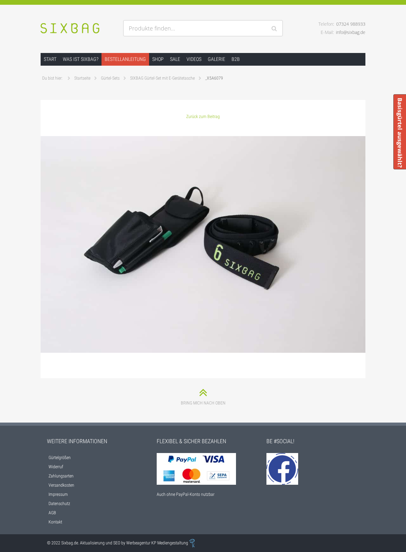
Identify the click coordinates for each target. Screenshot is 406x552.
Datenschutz (59, 503)
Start (50, 59)
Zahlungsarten (61, 475)
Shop (158, 59)
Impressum (58, 494)
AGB (52, 512)
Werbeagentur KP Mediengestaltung (157, 542)
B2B (236, 59)
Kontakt (55, 521)
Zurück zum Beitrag (203, 116)
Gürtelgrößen (60, 457)
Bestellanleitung (125, 59)
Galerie (216, 59)
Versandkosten (61, 485)
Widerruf (56, 466)
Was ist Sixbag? (80, 59)
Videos (194, 59)
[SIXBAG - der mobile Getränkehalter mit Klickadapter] (79, 29)
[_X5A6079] (203, 244)
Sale (175, 59)
